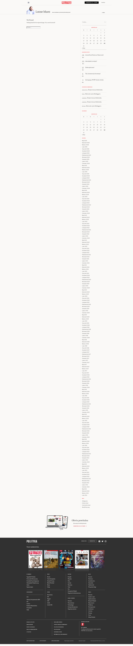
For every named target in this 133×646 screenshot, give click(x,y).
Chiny (48, 587)
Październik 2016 (86, 379)
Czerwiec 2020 (86, 288)
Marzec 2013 (85, 468)
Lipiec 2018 (85, 335)
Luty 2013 (84, 470)
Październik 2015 (86, 404)
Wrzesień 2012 (85, 480)
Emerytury (50, 594)
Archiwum (91, 609)
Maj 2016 (84, 389)
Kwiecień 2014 (85, 441)
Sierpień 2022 (85, 234)
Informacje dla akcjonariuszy (60, 634)
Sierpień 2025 (85, 159)
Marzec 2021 (85, 269)
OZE (48, 601)
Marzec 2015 (85, 418)
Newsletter (84, 541)
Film (69, 581)
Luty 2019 (84, 321)
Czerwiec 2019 (86, 312)
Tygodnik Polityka (31, 577)
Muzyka (70, 579)
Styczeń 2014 (85, 447)
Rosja (48, 585)
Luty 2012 (84, 495)
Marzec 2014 (85, 443)
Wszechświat (71, 603)
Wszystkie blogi (92, 587)
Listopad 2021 (85, 252)
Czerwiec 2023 (86, 213)
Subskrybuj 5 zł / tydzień (91, 2)
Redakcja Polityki (30, 622)
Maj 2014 (84, 439)
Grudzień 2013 (85, 449)
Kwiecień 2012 (85, 491)
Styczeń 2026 (85, 149)
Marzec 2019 (85, 319)
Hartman (90, 579)
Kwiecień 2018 (85, 342)
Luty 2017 (84, 371)
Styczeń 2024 (85, 198)
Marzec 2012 (85, 493)
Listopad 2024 (85, 178)
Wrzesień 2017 (85, 356)
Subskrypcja (92, 541)
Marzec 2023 (85, 219)
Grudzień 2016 (85, 375)
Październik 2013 (86, 453)
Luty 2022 (84, 246)
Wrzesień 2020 (86, 281)
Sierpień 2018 (85, 333)
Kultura (69, 574)
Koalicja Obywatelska (32, 605)
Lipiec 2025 (85, 161)
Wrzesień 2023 (86, 207)
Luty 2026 (84, 147)
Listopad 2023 (85, 203)
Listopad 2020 (86, 277)
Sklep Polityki (91, 617)
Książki (69, 577)
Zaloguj (103, 2)
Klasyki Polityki (92, 601)
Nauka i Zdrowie (71, 598)
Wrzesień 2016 (85, 381)
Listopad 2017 (85, 352)
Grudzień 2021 (85, 250)
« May (83, 48)
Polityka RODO (57, 629)
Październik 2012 (86, 478)
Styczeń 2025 (85, 174)
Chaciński (90, 583)
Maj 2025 (84, 165)
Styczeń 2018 (85, 348)
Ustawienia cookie (58, 631)
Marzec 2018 (85, 344)
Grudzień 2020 (86, 275)
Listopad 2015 (85, 402)
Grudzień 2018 (85, 325)
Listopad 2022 (85, 227)
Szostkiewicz (91, 581)
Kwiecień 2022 (85, 242)
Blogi (89, 574)
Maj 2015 (84, 414)
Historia (90, 594)
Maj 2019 (84, 315)
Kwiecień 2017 (85, 366)
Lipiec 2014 (85, 435)
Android (85, 627)
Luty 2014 (84, 445)
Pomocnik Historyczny (32, 579)
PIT (48, 597)
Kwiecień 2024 (86, 192)
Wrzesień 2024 (86, 182)
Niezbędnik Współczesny (33, 583)
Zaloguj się (84, 501)
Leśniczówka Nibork (55, 640)
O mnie (103, 12)
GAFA (48, 603)
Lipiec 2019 (85, 310)
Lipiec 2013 (85, 460)
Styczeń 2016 (85, 398)
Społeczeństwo (92, 599)
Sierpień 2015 (85, 408)
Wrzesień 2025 (86, 157)
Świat (48, 574)
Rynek (48, 592)
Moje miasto (91, 603)
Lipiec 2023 (85, 211)
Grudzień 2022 (86, 225)
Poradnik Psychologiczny (33, 581)
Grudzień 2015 (85, 400)
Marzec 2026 (85, 145)
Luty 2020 (84, 296)
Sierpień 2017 (85, 358)
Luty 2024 (84, 196)
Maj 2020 (84, 290)
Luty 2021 (84, 271)
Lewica (28, 603)
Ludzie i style (91, 597)
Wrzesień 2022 (86, 232)
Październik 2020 (86, 279)
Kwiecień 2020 (86, 292)
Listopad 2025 (85, 153)
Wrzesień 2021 (85, 257)
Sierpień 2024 (85, 184)
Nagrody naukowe (72, 609)
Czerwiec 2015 (85, 412)
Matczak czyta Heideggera (93, 94)
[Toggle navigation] (28, 2)
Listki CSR (49, 605)
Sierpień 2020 (85, 283)
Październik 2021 (86, 254)
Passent (90, 577)
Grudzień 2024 (86, 176)
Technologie (71, 605)
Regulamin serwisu (58, 622)
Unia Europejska (51, 579)
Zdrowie (70, 601)
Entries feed (85, 503)
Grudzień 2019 (85, 300)
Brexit (48, 577)
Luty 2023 (84, 221)
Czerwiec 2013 (86, 462)
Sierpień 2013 (85, 458)
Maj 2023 (84, 215)
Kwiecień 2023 (86, 217)
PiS (27, 601)
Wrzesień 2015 (85, 406)
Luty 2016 (84, 395)
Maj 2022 (84, 240)
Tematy (90, 613)
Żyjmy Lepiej (30, 587)
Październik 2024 (86, 180)
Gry (69, 589)
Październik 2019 (86, 304)
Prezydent (29, 607)
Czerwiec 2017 (85, 362)
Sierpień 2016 (85, 383)
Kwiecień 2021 (85, 267)
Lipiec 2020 (85, 286)
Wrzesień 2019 (85, 306)
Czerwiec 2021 (85, 263)
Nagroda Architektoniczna (74, 593)
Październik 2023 (86, 205)
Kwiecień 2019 (85, 317)
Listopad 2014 (85, 427)
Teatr (69, 587)
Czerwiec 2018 (86, 337)
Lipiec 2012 (85, 485)
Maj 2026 (84, 140)
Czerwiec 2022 (86, 238)
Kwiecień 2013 (85, 466)
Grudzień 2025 (86, 151)
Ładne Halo (72, 640)
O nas (89, 615)
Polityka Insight (43, 640)
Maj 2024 (84, 190)
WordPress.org (85, 507)
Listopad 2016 (85, 377)
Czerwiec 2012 (85, 487)
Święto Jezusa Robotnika (95, 90)
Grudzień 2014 (85, 424)
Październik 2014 (86, 429)
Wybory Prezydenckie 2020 (33, 599)
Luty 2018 (84, 346)
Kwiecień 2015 (85, 416)
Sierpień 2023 (85, 209)
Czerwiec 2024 (86, 188)
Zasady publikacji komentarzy (60, 624)
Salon (28, 585)
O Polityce (29, 631)
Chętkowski (91, 585)
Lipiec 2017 (85, 360)
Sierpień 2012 (85, 483)
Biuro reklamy (30, 624)
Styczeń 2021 (85, 273)
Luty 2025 (84, 172)
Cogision (68, 640)
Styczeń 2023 (85, 223)
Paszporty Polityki (72, 591)
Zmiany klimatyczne (73, 607)
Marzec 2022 (85, 244)
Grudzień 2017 (85, 350)
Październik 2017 (86, 354)
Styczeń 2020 (85, 298)
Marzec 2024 (85, 194)
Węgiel (49, 599)
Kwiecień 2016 (85, 391)
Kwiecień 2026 (86, 142)
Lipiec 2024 (85, 186)
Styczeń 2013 (85, 472)
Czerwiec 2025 (86, 163)
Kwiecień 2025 (85, 167)
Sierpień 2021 (85, 259)
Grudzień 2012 (85, 474)
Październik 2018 (86, 329)
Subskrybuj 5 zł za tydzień (79, 526)
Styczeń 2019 (85, 323)
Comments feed (86, 505)
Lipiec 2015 (85, 410)
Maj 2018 (84, 339)
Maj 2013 (84, 464)
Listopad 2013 (85, 451)
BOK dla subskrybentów (32, 629)
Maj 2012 (84, 489)
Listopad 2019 (85, 302)
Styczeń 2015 (85, 422)
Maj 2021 (84, 265)
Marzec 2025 (85, 169)
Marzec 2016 (85, 393)
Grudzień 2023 (86, 201)
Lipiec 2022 (85, 236)
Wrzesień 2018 (85, 331)
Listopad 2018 (85, 327)
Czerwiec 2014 (85, 437)
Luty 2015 (84, 420)
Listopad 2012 (85, 476)
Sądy (28, 609)
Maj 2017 (84, 364)
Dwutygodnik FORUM (30, 640)
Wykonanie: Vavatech (82, 640)
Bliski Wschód (50, 583)
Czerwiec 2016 (86, 387)
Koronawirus (29, 592)
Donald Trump (50, 581)
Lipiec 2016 (85, 385)
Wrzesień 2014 (85, 431)
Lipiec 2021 (85, 261)
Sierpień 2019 (85, 308)
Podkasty (90, 605)
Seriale (69, 583)
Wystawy (70, 585)
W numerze (29, 574)
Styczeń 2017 (85, 373)
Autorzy (90, 611)
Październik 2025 (86, 155)
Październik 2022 (86, 230)
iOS (82, 627)
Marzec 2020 (85, 294)
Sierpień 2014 (85, 433)
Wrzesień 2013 (85, 456)
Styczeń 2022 (85, 248)
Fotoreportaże (91, 607)
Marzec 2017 (85, 368)
